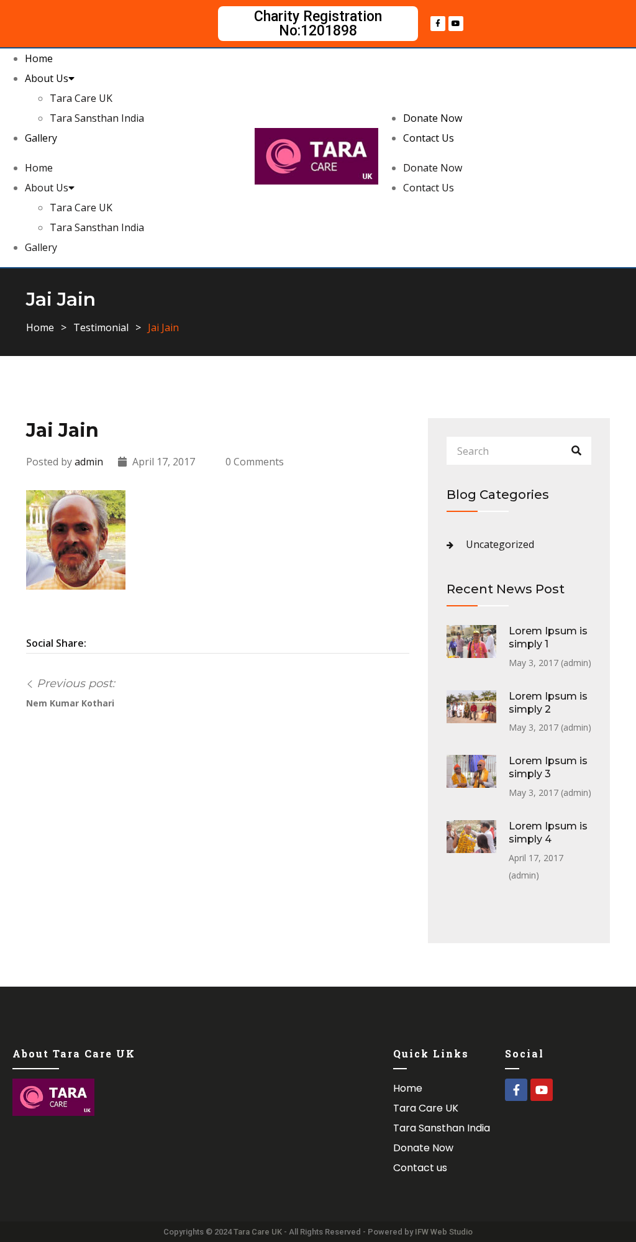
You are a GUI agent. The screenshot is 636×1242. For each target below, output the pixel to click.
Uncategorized (500, 544)
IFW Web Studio (444, 1231)
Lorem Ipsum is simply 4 (548, 832)
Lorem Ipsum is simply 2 (548, 702)
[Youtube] (455, 23)
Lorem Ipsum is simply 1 (548, 637)
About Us (46, 78)
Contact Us (428, 138)
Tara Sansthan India (97, 118)
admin (89, 461)
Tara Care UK (81, 98)
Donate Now (432, 118)
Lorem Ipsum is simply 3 (548, 767)
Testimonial (101, 327)
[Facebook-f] (437, 23)
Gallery (41, 138)
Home (39, 58)
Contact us (420, 1168)
